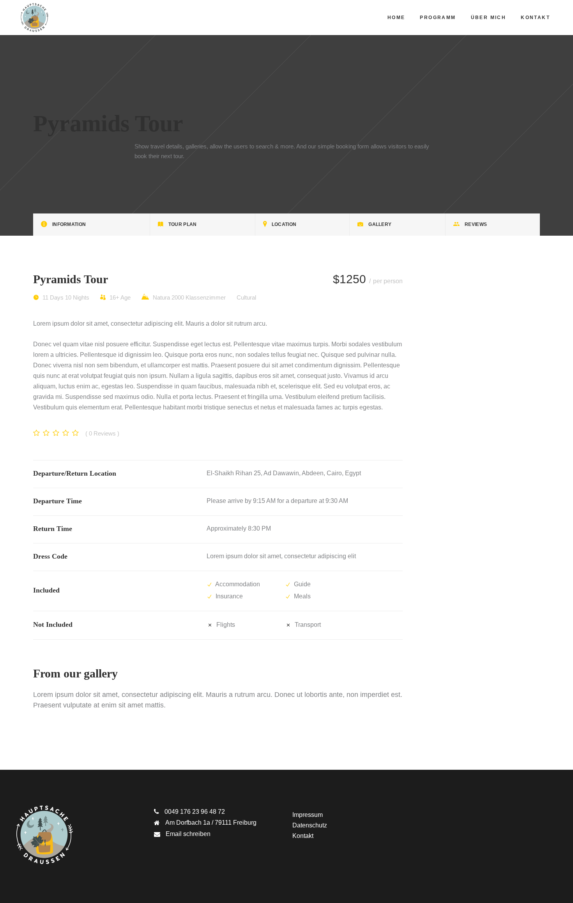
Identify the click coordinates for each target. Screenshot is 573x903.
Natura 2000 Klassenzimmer (188, 297)
